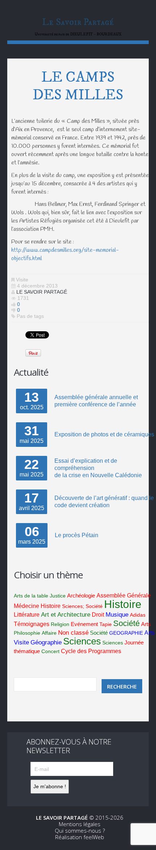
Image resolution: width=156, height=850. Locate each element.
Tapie (105, 624)
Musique (117, 614)
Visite (22, 279)
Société (126, 623)
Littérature (27, 615)
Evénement (84, 624)
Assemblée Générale (124, 595)
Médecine (26, 606)
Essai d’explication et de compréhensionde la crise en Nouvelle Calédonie (98, 468)
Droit (98, 615)
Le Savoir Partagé (78, 22)
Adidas (137, 615)
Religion (60, 624)
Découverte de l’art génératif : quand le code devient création (104, 501)
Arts (146, 624)
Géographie (46, 642)
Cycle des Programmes (91, 651)
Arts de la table (31, 596)
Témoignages (31, 624)
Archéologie (81, 596)
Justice (58, 596)
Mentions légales (79, 824)
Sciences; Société (82, 606)
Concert (50, 651)
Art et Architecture (65, 614)
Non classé (73, 632)
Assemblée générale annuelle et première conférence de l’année (96, 400)
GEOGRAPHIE (126, 633)
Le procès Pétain (76, 535)
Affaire (49, 633)
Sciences (82, 641)
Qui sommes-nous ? (80, 830)
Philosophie (27, 633)
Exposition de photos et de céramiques (104, 434)
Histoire (51, 606)
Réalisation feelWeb (79, 837)
